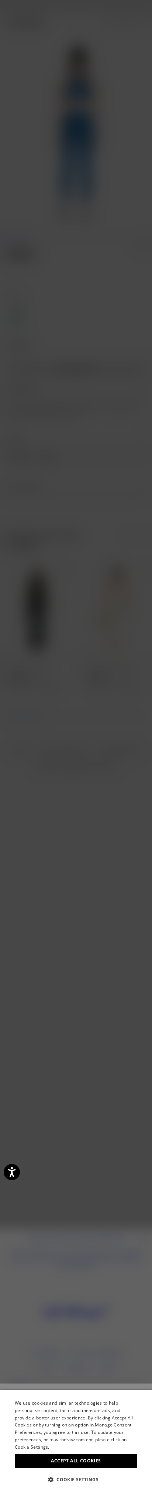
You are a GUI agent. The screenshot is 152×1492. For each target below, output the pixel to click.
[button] (76, 1479)
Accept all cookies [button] (76, 1461)
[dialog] (76, 1441)
